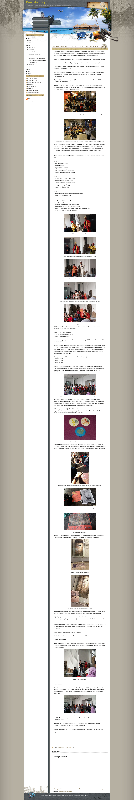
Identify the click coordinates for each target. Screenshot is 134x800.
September (31, 51)
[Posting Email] (74, 747)
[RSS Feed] (32, 794)
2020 (28, 38)
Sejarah (29, 88)
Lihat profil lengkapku (31, 101)
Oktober (31, 49)
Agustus (31, 64)
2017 (28, 43)
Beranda (81, 789)
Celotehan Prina (31, 80)
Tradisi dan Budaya (32, 92)
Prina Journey (36, 2)
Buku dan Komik (31, 78)
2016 (28, 45)
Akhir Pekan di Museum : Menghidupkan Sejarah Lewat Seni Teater (76, 46)
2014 (28, 69)
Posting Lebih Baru (59, 789)
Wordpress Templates (68, 795)
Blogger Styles (84, 795)
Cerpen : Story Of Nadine (33, 82)
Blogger (75, 18)
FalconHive (59, 795)
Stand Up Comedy (31, 90)
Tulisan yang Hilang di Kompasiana (37, 58)
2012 (28, 73)
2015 (28, 67)
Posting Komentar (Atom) (65, 791)
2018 (28, 40)
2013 (28, 71)
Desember (31, 47)
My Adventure (30, 86)
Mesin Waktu (30, 84)
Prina (29, 98)
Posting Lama (102, 789)
